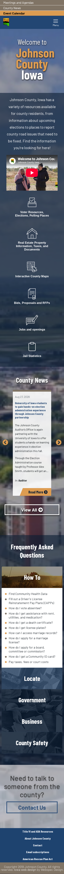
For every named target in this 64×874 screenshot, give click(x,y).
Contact (37, 845)
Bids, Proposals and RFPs (32, 302)
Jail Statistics (32, 356)
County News (12, 8)
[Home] (6, 22)
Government (32, 700)
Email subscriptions (37, 852)
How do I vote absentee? (25, 608)
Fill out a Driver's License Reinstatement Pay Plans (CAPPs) (31, 601)
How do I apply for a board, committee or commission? (27, 649)
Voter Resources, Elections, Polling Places (32, 214)
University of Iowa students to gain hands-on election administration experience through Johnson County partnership (31, 410)
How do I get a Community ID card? (32, 656)
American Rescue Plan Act (38, 859)
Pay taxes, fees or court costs (29, 662)
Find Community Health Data (28, 594)
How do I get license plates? (27, 628)
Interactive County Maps (32, 276)
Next (58, 442)
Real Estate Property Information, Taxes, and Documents (32, 246)
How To (32, 577)
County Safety (32, 742)
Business (32, 721)
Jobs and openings (32, 329)
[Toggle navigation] (55, 22)
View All (29, 509)
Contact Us (32, 807)
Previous (5, 442)
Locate (32, 678)
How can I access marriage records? (33, 633)
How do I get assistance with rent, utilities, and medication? (32, 615)
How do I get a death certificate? (31, 622)
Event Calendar (14, 13)
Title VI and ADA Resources (37, 831)
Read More (36, 492)
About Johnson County (38, 838)
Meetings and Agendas (18, 2)
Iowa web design (25, 869)
